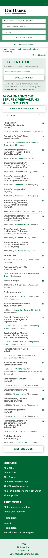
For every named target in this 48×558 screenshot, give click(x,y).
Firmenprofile (11, 495)
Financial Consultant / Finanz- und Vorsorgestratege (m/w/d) (16, 319)
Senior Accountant (12, 292)
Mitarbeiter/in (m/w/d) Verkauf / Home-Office (17, 304)
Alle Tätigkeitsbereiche (16, 486)
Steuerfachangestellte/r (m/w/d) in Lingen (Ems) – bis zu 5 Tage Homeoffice (16, 165)
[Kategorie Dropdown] (43, 21)
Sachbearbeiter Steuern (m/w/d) (15, 379)
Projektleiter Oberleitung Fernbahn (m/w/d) (15, 363)
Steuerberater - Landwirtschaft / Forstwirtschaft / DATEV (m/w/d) (16, 244)
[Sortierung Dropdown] (39, 115)
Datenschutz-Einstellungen (24, 553)
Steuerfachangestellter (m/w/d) (14, 410)
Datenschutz (24, 547)
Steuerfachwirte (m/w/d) (16, 390)
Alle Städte (10, 472)
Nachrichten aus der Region (19, 532)
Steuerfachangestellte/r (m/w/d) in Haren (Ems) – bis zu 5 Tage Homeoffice (16, 178)
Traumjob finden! (24, 37)
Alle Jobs (9, 467)
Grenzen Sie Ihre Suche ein (24, 109)
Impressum (24, 550)
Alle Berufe (10, 477)
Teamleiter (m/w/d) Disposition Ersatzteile (16, 137)
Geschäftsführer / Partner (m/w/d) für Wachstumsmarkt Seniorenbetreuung (16, 335)
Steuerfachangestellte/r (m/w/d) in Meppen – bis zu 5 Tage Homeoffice (17, 151)
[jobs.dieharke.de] (15, 11)
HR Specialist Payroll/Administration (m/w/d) (14, 125)
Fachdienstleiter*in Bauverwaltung (12, 437)
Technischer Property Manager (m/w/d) (16, 268)
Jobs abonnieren (24, 78)
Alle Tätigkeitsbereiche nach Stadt (22, 490)
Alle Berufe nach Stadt (16, 481)
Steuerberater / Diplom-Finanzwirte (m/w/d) (16, 399)
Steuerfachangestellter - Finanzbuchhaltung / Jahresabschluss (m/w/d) (17, 218)
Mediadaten (10, 527)
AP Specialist (10, 255)
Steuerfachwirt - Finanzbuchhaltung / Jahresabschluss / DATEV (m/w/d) (16, 231)
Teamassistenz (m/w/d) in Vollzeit (16, 350)
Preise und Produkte (14, 511)
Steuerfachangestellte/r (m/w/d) (15, 190)
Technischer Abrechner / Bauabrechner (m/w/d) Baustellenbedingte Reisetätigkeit (15, 424)
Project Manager (11, 280)
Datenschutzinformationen (19, 89)
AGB (24, 543)
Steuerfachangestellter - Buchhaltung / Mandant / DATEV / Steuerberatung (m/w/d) (16, 203)
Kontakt (8, 523)
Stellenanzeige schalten (17, 507)
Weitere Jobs (23, 448)
